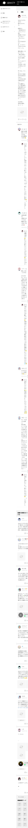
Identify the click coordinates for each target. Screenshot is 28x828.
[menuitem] (8, 9)
